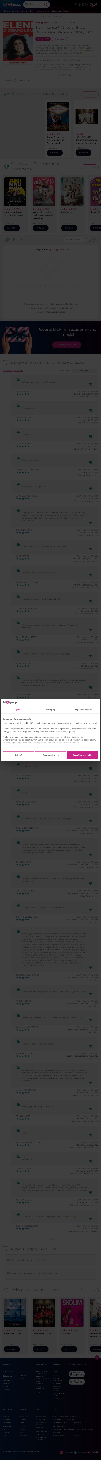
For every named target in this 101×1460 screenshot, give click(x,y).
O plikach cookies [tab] (83, 709)
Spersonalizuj (49, 755)
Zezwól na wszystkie (82, 755)
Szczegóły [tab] (50, 709)
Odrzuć (18, 755)
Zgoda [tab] (18, 709)
